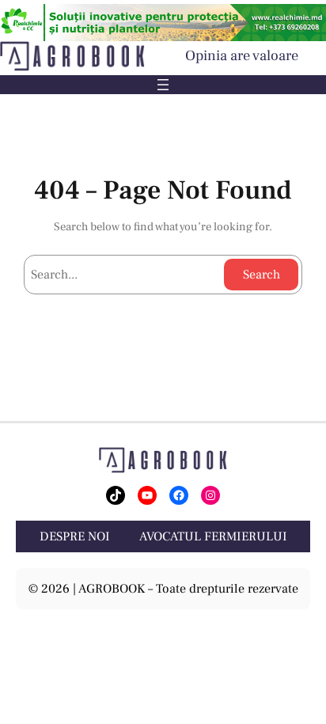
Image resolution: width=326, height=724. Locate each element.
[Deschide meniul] (163, 84)
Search (261, 274)
